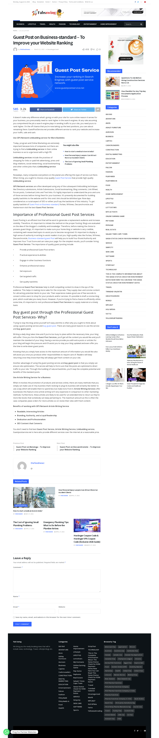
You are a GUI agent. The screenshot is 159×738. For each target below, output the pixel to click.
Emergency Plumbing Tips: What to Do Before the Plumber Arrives (56, 525)
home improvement (108, 24)
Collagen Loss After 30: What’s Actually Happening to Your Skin (114, 386)
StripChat (110, 265)
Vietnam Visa (110, 719)
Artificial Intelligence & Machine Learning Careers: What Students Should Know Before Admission (115, 338)
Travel (43, 24)
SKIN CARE (110, 252)
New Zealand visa (124, 679)
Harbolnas (108, 671)
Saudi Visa (108, 703)
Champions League (125, 659)
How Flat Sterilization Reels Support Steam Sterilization (135, 336)
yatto (108, 314)
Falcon (109, 167)
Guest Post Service (63, 178)
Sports (109, 261)
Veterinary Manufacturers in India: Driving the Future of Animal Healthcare (135, 362)
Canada (107, 655)
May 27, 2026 (29, 514)
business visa (119, 651)
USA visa (121, 715)
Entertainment (90, 24)
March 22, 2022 (39, 49)
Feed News (30, 731)
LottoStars (111, 207)
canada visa (117, 655)
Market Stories (119, 675)
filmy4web (110, 176)
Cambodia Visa (132, 651)
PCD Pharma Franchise (113, 683)
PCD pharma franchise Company (117, 687)
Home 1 (48, 2)
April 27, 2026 (75, 495)
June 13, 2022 (126, 86)
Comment (18, 567)
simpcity (109, 247)
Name (16, 596)
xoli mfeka (110, 309)
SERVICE (109, 243)
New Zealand (110, 679)
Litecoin (108, 675)
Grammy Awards (136, 667)
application (123, 647)
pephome (109, 225)
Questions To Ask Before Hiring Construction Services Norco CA (133, 80)
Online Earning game (115, 216)
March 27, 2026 (91, 545)
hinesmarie (19, 514)
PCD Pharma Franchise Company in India (120, 691)
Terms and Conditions (76, 2)
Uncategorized (53, 49)
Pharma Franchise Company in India (118, 699)
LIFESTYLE (32, 24)
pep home (110, 221)
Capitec (109, 141)
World (109, 300)
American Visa (110, 647)
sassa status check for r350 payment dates (125, 238)
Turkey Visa (117, 711)
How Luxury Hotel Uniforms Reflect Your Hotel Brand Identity (114, 349)
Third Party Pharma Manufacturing (117, 707)
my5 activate (111, 212)
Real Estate (111, 229)
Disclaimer (40, 2)
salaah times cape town (116, 234)
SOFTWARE (110, 256)
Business (20, 24)
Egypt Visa (127, 663)
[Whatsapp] (6, 732)
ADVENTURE (110, 119)
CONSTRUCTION (112, 150)
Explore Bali (139, 663)
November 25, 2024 (128, 99)
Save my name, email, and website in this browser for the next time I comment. (48, 617)
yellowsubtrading (114, 318)
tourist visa (138, 707)
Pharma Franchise (111, 695)
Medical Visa (132, 675)
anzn (108, 123)
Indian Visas (138, 671)
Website (62, 607)
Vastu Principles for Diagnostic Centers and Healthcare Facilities (136, 386)
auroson (110, 132)
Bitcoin (132, 647)
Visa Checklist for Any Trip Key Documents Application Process (133, 93)
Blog (34, 2)
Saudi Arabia (139, 699)
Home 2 (54, 2)
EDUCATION (110, 159)
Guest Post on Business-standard (44, 204)
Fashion (62, 24)
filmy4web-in (111, 181)
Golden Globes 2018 (119, 667)
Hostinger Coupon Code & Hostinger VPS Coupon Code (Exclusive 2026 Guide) (87, 538)
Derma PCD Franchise (113, 663)
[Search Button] (141, 24)
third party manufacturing (125, 703)
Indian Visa (127, 671)
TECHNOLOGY (74, 24)
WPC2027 (109, 305)
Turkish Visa (129, 711)
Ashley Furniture (113, 127)
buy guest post (49, 326)
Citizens (138, 659)
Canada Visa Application (133, 655)
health (118, 671)
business (108, 651)
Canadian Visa (110, 659)
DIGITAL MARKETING (114, 154)
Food (108, 185)
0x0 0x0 (109, 114)
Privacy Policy (63, 2)
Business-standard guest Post (41, 238)
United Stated (110, 715)
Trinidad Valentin (114, 291)
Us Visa (130, 715)
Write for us (89, 2)
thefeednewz (25, 49)
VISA (119, 719)
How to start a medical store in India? (79, 151)
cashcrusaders (112, 145)
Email (16, 607)
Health (52, 24)
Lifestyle (21, 31)
